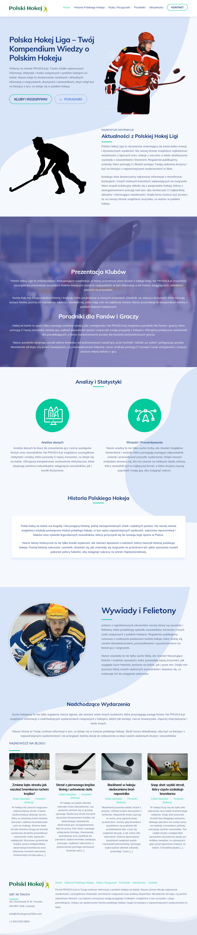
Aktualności (156, 7)
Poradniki (139, 7)
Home (66, 7)
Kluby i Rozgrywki (119, 7)
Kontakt (177, 7)
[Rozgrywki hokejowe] (28, 11)
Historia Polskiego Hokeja (89, 7)
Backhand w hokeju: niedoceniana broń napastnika (121, 789)
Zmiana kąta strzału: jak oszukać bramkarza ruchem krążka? (29, 789)
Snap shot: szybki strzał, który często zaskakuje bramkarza (167, 789)
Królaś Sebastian (21, 798)
